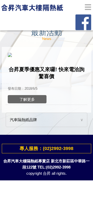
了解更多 (27, 99)
